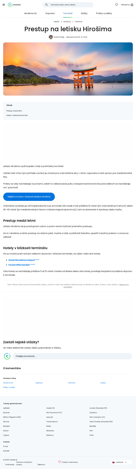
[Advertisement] (68, 141)
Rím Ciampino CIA (97, 417)
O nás (5, 446)
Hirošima (67, 21)
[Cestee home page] (14, 5)
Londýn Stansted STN (98, 408)
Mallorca (50, 435)
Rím (91, 431)
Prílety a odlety (104, 13)
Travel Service (52, 421)
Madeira (6, 426)
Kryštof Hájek (59, 37)
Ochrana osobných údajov (24, 463)
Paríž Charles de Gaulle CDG (101, 421)
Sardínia (93, 412)
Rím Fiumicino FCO (54, 412)
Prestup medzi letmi (14, 111)
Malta (48, 426)
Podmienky (9, 464)
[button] (4, 5)
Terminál (67, 13)
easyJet (49, 417)
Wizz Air (6, 421)
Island (5, 431)
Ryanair (6, 412)
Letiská (56, 21)
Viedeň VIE (50, 408)
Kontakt (6, 451)
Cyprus (6, 435)
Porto (92, 435)
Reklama (41, 464)
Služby (84, 13)
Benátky (93, 426)
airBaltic (6, 408)
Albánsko (50, 431)
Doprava (50, 13)
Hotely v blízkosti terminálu (17, 115)
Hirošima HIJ (30, 13)
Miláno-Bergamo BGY (12, 417)
